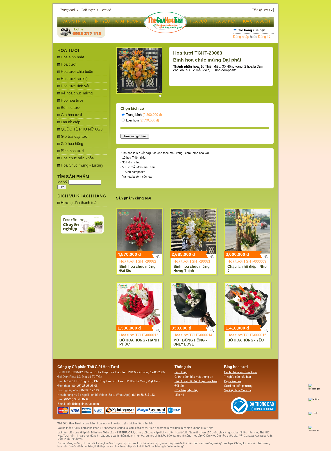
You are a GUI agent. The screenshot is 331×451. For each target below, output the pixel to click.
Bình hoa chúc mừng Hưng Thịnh (191, 268)
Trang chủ (67, 10)
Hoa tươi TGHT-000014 (192, 335)
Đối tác (179, 385)
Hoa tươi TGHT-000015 (246, 335)
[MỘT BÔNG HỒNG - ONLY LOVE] (193, 305)
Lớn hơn (142, 120)
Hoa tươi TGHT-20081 (191, 261)
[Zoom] (158, 257)
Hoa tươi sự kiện (75, 78)
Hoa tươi (68, 50)
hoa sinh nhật (74, 21)
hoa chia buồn (255, 21)
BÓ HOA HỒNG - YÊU (245, 340)
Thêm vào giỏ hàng (134, 136)
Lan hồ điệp (70, 122)
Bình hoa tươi (72, 151)
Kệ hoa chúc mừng (77, 93)
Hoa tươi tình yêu (75, 86)
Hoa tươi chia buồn (77, 71)
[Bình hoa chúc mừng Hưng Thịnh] (193, 231)
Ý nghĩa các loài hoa (237, 376)
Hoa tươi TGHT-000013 (138, 335)
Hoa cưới (69, 64)
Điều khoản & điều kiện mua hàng (196, 381)
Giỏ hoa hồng (72, 143)
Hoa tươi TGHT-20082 (137, 261)
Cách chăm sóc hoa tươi (240, 372)
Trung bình (143, 115)
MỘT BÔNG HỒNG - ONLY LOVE (190, 342)
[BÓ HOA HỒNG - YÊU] (247, 305)
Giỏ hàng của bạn (251, 30)
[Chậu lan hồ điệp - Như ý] (247, 231)
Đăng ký (264, 37)
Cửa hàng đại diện (186, 390)
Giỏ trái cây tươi (74, 136)
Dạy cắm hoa (232, 381)
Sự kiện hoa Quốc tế (237, 390)
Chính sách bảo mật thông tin (194, 376)
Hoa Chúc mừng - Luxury (82, 165)
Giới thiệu (88, 10)
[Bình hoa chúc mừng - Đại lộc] (139, 231)
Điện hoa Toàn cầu (102, 432)
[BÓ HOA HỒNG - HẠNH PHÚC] (139, 305)
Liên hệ (105, 10)
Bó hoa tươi (71, 107)
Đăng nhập (241, 37)
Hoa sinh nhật (72, 57)
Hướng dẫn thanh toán (79, 202)
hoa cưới (199, 21)
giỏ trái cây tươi (169, 443)
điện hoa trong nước (161, 428)
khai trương (128, 21)
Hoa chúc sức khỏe (77, 158)
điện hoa (174, 432)
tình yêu (101, 21)
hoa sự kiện (224, 21)
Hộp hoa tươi (72, 100)
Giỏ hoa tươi (71, 114)
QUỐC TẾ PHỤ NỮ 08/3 (81, 129)
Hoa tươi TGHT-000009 (246, 261)
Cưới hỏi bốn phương (238, 385)
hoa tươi (137, 443)
